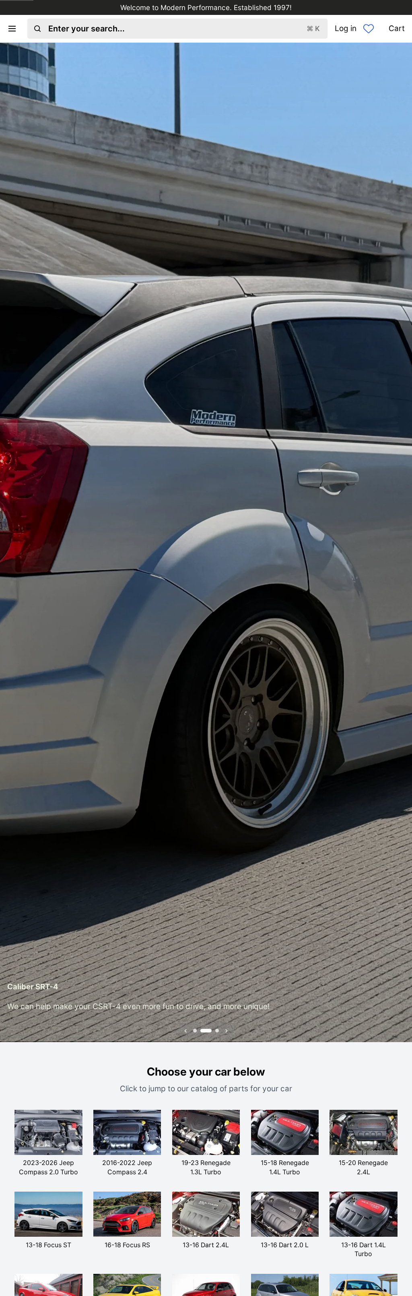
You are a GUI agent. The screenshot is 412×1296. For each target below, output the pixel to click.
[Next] (401, 542)
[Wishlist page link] (368, 28)
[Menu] (15, 29)
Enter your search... (184, 28)
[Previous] (11, 542)
